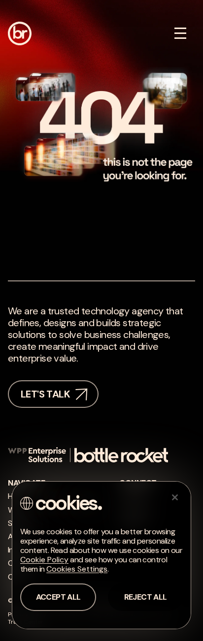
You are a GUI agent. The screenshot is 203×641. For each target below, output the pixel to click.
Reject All (145, 597)
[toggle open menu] (180, 33)
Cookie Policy (44, 559)
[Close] (175, 497)
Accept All (58, 597)
